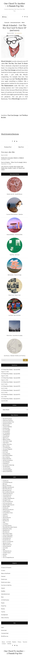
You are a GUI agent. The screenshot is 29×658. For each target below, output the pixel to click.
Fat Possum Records (7, 503)
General (3, 588)
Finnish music (4, 579)
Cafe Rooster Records (8, 493)
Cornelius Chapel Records (8, 498)
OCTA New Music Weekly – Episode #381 (10, 373)
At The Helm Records (7, 482)
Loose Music (5, 524)
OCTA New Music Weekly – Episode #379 (10, 382)
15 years (3, 570)
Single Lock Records (7, 544)
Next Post (21, 147)
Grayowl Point (6, 436)
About (3, 642)
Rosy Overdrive (6, 457)
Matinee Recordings (7, 528)
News (23, 22)
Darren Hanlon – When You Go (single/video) (14, 162)
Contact (4, 643)
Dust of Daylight (6, 429)
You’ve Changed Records (8, 557)
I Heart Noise (6, 442)
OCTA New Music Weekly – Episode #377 (10, 390)
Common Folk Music (7, 426)
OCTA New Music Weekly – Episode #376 (10, 394)
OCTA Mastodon (7, 447)
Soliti (4, 549)
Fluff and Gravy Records (8, 509)
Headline (3, 591)
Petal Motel (5, 450)
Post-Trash (5, 452)
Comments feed (4, 633)
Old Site (9, 643)
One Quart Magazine (7, 449)
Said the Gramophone (8, 460)
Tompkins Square (7, 552)
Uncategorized (4, 614)
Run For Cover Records (8, 541)
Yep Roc (4, 555)
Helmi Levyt (5, 516)
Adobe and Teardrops (8, 420)
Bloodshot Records (7, 490)
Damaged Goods (6, 500)
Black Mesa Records (7, 488)
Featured (6, 22)
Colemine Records (7, 496)
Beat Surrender (6, 425)
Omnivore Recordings (8, 535)
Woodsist (5, 554)
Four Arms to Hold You (6, 585)
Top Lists (25, 642)
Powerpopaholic (6, 453)
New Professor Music (7, 533)
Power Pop (3, 605)
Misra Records (6, 532)
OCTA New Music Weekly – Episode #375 (10, 398)
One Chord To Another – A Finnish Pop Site (14, 4)
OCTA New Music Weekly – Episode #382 (10, 369)
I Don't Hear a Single (7, 441)
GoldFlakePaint (6, 434)
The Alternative (6, 466)
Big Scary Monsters (7, 485)
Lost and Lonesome (7, 525)
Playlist (2, 603)
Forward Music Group (8, 512)
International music (15, 22)
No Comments (18, 33)
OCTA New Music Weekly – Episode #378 (10, 386)
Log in (2, 627)
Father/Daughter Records (8, 504)
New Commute (6, 446)
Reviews (3, 608)
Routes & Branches (7, 458)
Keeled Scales (6, 519)
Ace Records (5, 480)
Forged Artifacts (6, 511)
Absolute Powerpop (7, 418)
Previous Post (7, 147)
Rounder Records (7, 539)
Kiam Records (6, 520)
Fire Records (5, 508)
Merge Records (6, 530)
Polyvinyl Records (7, 538)
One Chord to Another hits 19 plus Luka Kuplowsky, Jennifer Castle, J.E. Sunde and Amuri (12, 168)
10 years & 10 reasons (6, 567)
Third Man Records (7, 551)
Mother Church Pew (7, 444)
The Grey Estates (7, 468)
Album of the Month (5, 573)
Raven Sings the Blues (7, 455)
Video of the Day (5, 617)
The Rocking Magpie (7, 469)
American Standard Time (8, 422)
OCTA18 (8, 642)
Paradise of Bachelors (7, 536)
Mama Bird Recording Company (10, 527)
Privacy (19, 642)
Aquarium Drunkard (7, 423)
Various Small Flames (7, 471)
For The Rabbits (6, 433)
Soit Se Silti (5, 547)
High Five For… (6, 437)
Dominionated (6, 428)
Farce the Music (6, 431)
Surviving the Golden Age (8, 465)
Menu (5, 17)
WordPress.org (4, 636)
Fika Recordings (6, 506)
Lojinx (4, 522)
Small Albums (6, 463)
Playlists (14, 642)
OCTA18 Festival (5, 600)
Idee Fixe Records (7, 517)
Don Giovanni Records (8, 501)
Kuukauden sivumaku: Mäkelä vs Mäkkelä (12, 158)
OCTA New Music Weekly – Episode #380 (10, 377)
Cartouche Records (7, 495)
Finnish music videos (5, 582)
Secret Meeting (6, 461)
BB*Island (5, 484)
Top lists (3, 611)
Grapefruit (5, 514)
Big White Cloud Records (8, 487)
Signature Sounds (7, 543)
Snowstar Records (7, 546)
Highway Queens (6, 439)
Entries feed (3, 630)
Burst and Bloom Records (8, 492)
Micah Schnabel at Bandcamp (10, 134)
